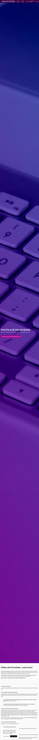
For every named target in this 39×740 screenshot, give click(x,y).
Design (26, 1)
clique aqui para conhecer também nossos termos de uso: (11, 336)
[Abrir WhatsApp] (36, 737)
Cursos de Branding (18, 1)
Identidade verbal (32, 1)
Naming (29, 1)
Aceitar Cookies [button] (13, 736)
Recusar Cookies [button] (6, 736)
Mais (35, 1)
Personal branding (22, 1)
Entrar (37, 1)
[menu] (27, 1)
